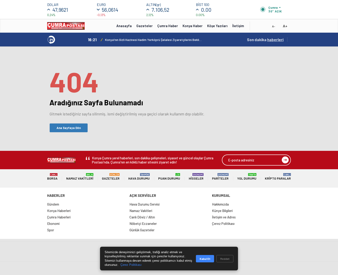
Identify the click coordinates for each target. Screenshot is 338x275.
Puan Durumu (169, 176)
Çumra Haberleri (59, 217)
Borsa (52, 176)
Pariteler (220, 176)
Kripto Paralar (278, 176)
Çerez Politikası (223, 223)
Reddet (224, 258)
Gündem (53, 204)
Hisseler (196, 176)
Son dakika (265, 39)
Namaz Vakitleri (79, 176)
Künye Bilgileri (222, 211)
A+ (285, 26)
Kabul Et (205, 258)
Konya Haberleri (59, 211)
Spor (50, 230)
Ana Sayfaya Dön (69, 128)
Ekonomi (53, 223)
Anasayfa (124, 26)
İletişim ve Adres (224, 217)
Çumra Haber (167, 26)
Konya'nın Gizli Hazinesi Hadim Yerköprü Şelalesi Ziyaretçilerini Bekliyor (153, 40)
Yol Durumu (246, 176)
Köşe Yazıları (217, 26)
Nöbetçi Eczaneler (143, 223)
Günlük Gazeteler (142, 230)
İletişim (238, 26)
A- (273, 26)
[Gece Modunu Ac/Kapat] (264, 27)
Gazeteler (144, 26)
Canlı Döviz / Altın (142, 217)
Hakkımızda (220, 204)
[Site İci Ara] (257, 27)
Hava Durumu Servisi (144, 204)
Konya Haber (193, 26)
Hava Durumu (139, 176)
